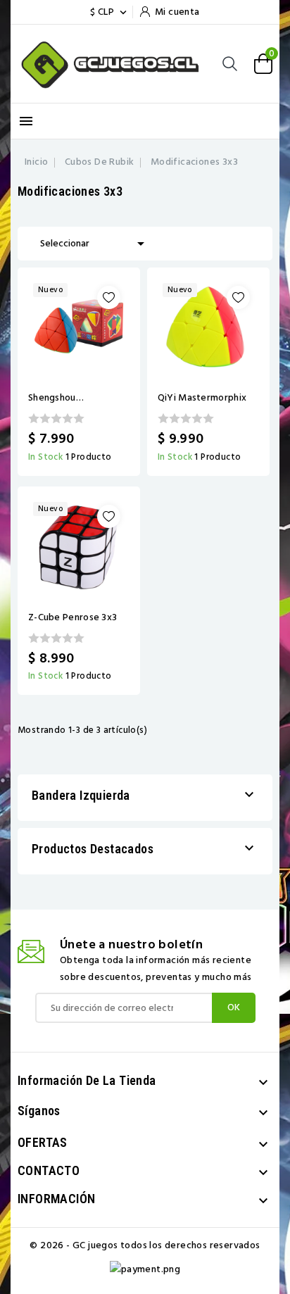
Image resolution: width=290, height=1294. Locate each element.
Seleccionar (94, 243)
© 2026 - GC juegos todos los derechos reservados (145, 1245)
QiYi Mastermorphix (202, 398)
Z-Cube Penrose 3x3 (72, 617)
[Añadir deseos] (108, 297)
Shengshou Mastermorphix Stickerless (62, 398)
